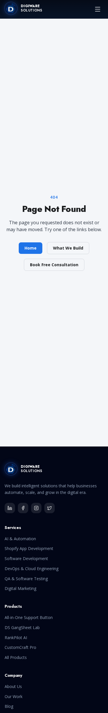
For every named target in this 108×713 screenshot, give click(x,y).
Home (30, 248)
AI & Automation (20, 538)
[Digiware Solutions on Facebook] (23, 508)
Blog (9, 706)
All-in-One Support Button (29, 617)
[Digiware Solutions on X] (49, 508)
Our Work (13, 696)
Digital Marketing (20, 588)
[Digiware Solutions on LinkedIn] (10, 508)
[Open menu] (97, 9)
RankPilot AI (16, 637)
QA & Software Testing (26, 578)
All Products (16, 657)
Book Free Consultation (54, 264)
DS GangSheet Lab (22, 627)
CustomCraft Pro (20, 647)
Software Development (26, 558)
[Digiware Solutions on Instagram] (36, 508)
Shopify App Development (29, 548)
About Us (13, 686)
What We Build (68, 248)
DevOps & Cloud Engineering (31, 568)
